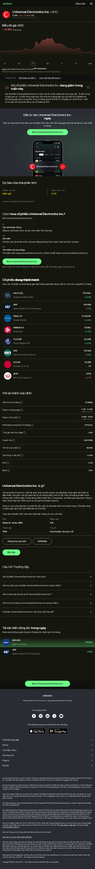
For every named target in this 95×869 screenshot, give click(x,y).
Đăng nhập (80, 3)
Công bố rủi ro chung (9, 837)
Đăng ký (5, 69)
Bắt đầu (11, 552)
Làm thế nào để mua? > (50, 78)
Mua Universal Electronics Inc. (47, 132)
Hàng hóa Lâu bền (17, 541)
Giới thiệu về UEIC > (27, 78)
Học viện (58, 267)
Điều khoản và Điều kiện (68, 825)
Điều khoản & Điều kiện (24, 837)
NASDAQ (42, 541)
